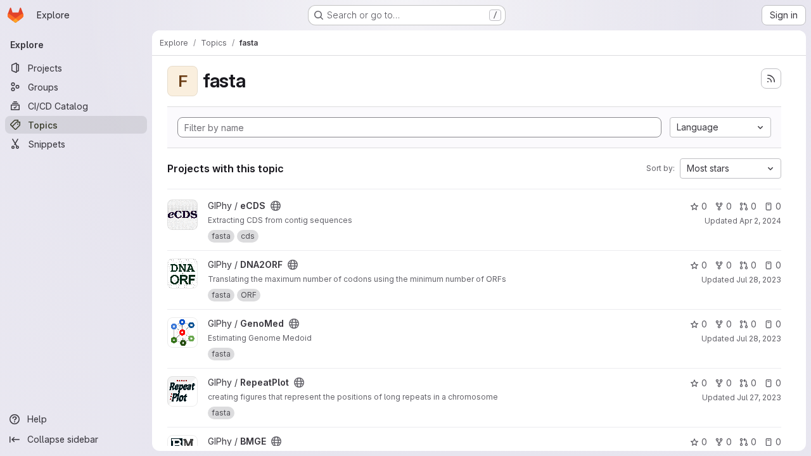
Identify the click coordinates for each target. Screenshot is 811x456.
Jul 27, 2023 (759, 397)
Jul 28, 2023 (758, 279)
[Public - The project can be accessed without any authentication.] (276, 206)
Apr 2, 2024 (760, 220)
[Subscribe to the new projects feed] (771, 78)
